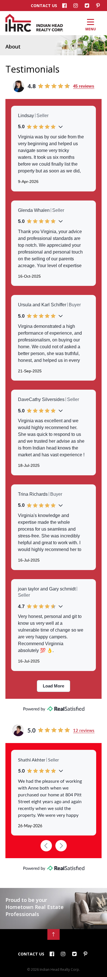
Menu (90, 29)
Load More (53, 685)
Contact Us (44, 6)
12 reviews (83, 730)
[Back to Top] (53, 934)
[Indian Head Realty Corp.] (34, 30)
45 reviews (83, 86)
